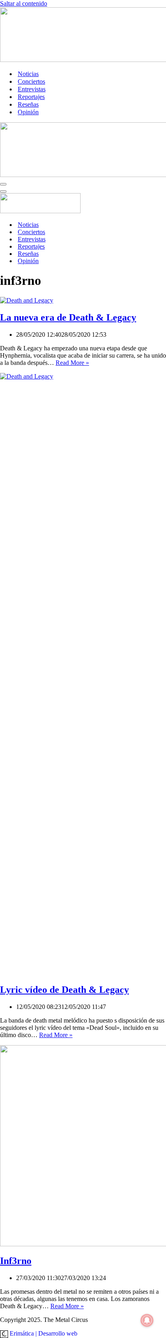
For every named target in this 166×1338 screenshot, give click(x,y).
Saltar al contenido (23, 3)
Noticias (28, 73)
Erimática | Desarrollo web (42, 1333)
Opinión (28, 112)
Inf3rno (15, 1261)
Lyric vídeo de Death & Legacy (64, 989)
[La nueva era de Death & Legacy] (26, 300)
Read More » (72, 362)
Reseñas (28, 104)
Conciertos (31, 81)
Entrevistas (32, 89)
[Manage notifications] (147, 1320)
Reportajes (31, 96)
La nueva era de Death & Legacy (68, 317)
